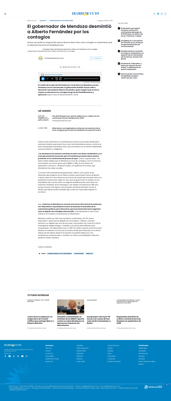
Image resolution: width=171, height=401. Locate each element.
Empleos (141, 356)
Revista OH (49, 361)
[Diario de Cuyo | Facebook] (154, 13)
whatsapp (27, 356)
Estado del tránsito (114, 361)
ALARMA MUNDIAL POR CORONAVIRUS (59, 253)
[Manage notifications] (166, 385)
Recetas (79, 359)
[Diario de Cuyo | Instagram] (158, 13)
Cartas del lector (113, 345)
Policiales (80, 345)
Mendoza (89, 253)
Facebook (5, 356)
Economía (49, 353)
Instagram (9, 356)
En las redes (81, 361)
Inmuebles (142, 351)
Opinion (110, 348)
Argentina (43, 20)
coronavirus (79, 253)
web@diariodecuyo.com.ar (90, 386)
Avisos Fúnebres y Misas (146, 361)
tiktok (14, 356)
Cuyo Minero (50, 356)
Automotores (143, 353)
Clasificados (142, 348)
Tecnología (111, 356)
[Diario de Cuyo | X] (161, 13)
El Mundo (80, 356)
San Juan (49, 348)
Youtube (22, 356)
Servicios (141, 359)
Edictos (141, 364)
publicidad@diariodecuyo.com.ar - (21, 388)
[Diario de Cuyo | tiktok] (165, 13)
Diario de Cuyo (31, 20)
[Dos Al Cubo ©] (153, 388)
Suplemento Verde (52, 359)
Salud (109, 353)
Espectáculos (81, 351)
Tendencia (111, 359)
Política (48, 351)
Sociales (110, 351)
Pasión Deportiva (82, 348)
